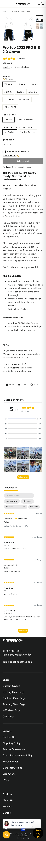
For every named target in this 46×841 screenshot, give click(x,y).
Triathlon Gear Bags (14, 698)
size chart (11, 156)
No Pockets (9, 132)
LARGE (20, 91)
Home (5, 11)
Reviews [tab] (11, 487)
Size (23, 78)
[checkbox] (34, 507)
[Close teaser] (32, 827)
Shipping (6, 67)
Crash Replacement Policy (17, 755)
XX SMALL (9, 84)
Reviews (7, 806)
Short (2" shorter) (25, 119)
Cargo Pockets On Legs (17, 127)
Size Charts (9, 774)
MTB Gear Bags (11, 710)
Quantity (8, 140)
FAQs (6, 780)
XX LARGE (9, 99)
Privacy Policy (10, 761)
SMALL (35, 84)
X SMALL (23, 84)
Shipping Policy (11, 743)
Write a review (23, 477)
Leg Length (9, 115)
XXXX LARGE (10, 107)
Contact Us (9, 737)
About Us (8, 800)
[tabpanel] (23, 564)
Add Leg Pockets (27, 132)
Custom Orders (11, 686)
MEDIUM (8, 91)
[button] (23, 418)
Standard (8, 119)
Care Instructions (12, 768)
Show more (23, 630)
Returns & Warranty (14, 749)
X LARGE (32, 91)
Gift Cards (8, 716)
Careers (7, 813)
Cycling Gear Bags (13, 692)
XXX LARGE (24, 99)
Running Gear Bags (14, 704)
